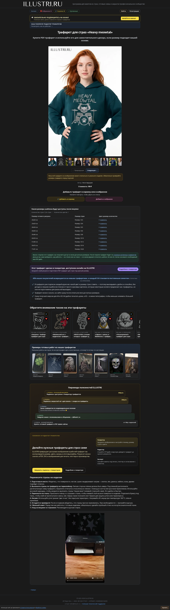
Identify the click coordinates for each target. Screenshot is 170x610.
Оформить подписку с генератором (47, 470)
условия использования (27, 608)
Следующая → (92, 170)
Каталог (33, 11)
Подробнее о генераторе (74, 470)
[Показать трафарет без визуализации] (61, 162)
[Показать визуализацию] (52, 162)
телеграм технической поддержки (93, 604)
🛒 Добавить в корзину (65, 199)
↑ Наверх (33, 590)
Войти (123, 11)
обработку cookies (41, 608)
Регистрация (134, 11)
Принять (165, 608)
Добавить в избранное (104, 199)
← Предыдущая (78, 170)
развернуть (103, 220)
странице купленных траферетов (124, 255)
